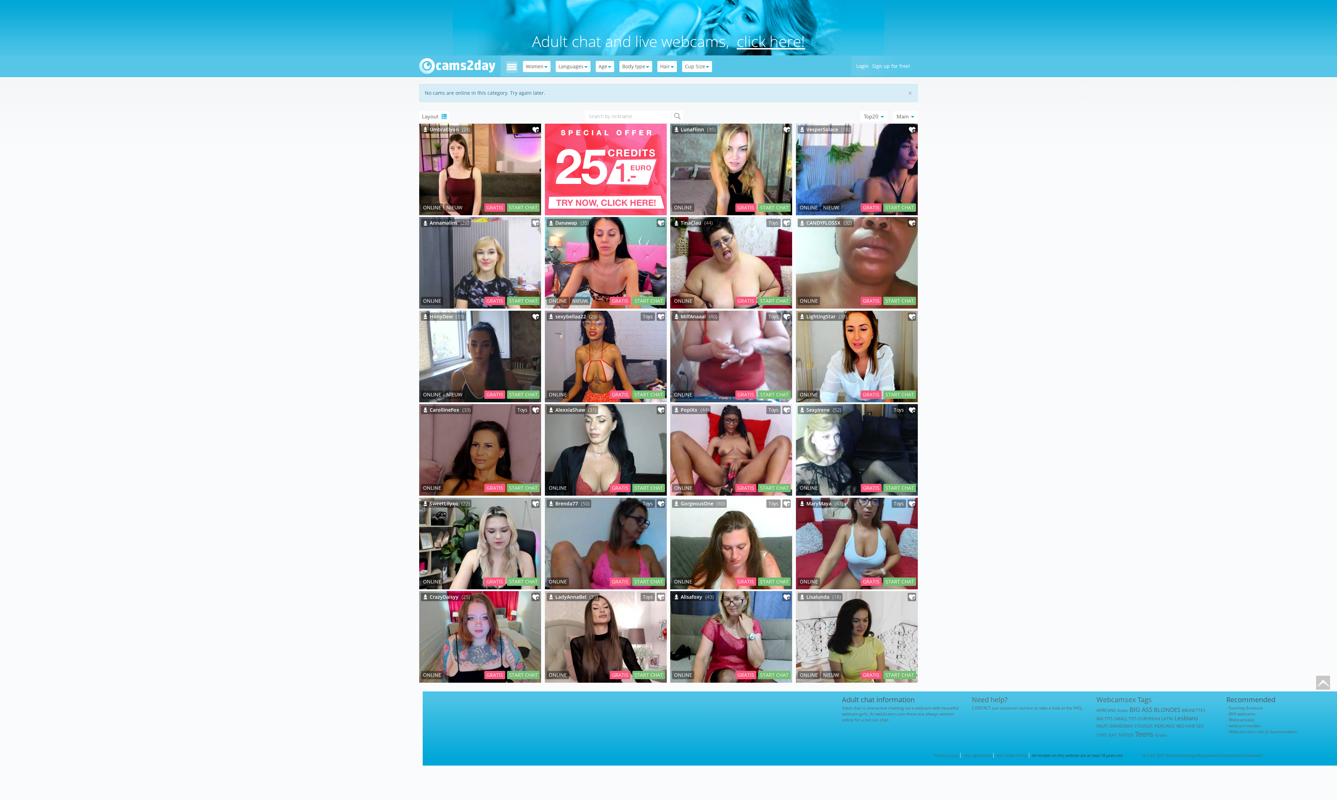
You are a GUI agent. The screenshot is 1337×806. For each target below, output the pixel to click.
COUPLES (1143, 726)
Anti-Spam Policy (1011, 755)
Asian (1122, 710)
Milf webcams (1242, 714)
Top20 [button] (872, 116)
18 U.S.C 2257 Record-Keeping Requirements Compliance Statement (1201, 755)
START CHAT (523, 207)
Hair (665, 66)
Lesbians (1186, 718)
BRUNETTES (1193, 710)
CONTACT (981, 708)
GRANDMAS (1121, 726)
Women (535, 66)
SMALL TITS (1125, 719)
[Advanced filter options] (512, 66)
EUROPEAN (1149, 719)
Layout (431, 116)
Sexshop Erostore (1246, 708)
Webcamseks (1241, 720)
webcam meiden (1245, 726)
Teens (1144, 734)
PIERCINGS (1164, 726)
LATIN (1167, 719)
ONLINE (432, 207)
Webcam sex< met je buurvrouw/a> (1263, 732)
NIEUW (454, 207)
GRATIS (494, 207)
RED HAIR (1185, 726)
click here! (771, 41)
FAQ (1077, 708)
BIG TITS (1104, 719)
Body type (633, 66)
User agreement (977, 755)
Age (603, 66)
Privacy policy (946, 755)
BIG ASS (1140, 709)
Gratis (1161, 735)
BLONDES (1167, 710)
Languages (571, 66)
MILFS (1102, 726)
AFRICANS (1106, 710)
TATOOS (1126, 735)
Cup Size (695, 66)
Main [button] (903, 116)
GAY (1112, 735)
